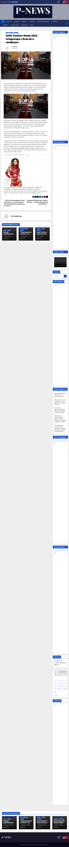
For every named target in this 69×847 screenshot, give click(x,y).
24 (55, 688)
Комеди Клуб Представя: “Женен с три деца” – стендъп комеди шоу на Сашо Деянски (37, 202)
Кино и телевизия (43, 21)
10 (55, 683)
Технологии (14, 25)
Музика (24, 21)
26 (60, 688)
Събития (5, 25)
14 (65, 683)
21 (65, 686)
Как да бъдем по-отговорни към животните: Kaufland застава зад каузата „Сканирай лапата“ (60, 428)
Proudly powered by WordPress (27, 844)
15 (67, 683)
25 (57, 688)
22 (67, 686)
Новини (16, 21)
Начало (8, 21)
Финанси (24, 25)
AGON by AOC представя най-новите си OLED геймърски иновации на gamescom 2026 (60, 418)
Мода (7, 32)
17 (55, 686)
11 (57, 683)
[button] (64, 23)
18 (57, 686)
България (54, 21)
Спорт (32, 25)
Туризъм (32, 21)
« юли (55, 695)
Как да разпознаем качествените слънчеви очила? (59, 395)
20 (62, 686)
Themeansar (45, 844)
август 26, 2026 (8, 825)
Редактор (14, 46)
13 (62, 683)
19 (60, 686)
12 (60, 683)
